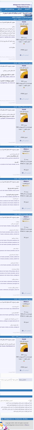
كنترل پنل (27, 9)
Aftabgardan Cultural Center (22, 5)
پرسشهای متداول (9, 9)
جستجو (20, 9)
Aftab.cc (26, 149)
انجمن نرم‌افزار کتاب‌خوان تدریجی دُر (12, 13)
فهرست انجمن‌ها (27, 13)
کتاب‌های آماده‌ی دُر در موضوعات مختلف (22, 17)
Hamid (24, 22)
